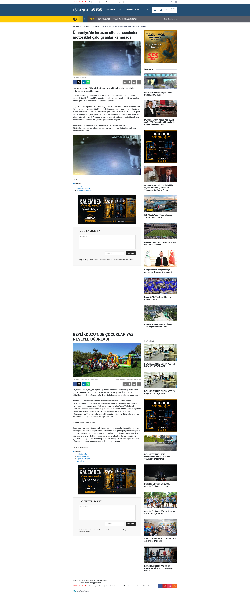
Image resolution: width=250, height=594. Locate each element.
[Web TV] (171, 2)
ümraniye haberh (82, 186)
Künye (143, 2)
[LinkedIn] (84, 82)
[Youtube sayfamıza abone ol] (164, 586)
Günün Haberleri (105, 2)
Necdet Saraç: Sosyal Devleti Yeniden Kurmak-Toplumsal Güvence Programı (123, 19)
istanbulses (80, 461)
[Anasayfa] (89, 2)
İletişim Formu (152, 2)
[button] (129, 82)
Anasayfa (78, 26)
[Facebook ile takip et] (160, 586)
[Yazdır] (125, 82)
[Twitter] (79, 82)
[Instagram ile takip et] (169, 586)
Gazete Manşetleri (117, 2)
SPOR (146, 10)
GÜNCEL (138, 10)
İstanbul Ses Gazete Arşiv (132, 2)
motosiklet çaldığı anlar (84, 190)
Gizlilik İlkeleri (137, 586)
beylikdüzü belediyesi (83, 459)
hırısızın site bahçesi (83, 188)
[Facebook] (75, 82)
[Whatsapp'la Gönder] (88, 82)
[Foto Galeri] (176, 2)
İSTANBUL (129, 10)
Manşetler (95, 2)
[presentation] (79, 19)
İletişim (101, 586)
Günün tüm (170, 19)
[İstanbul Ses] (87, 10)
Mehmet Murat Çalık (83, 456)
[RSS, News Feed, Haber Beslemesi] (174, 586)
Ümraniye (96, 26)
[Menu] (155, 10)
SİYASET (120, 10)
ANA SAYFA (110, 10)
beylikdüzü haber (82, 454)
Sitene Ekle (146, 586)
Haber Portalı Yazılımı (82, 591)
